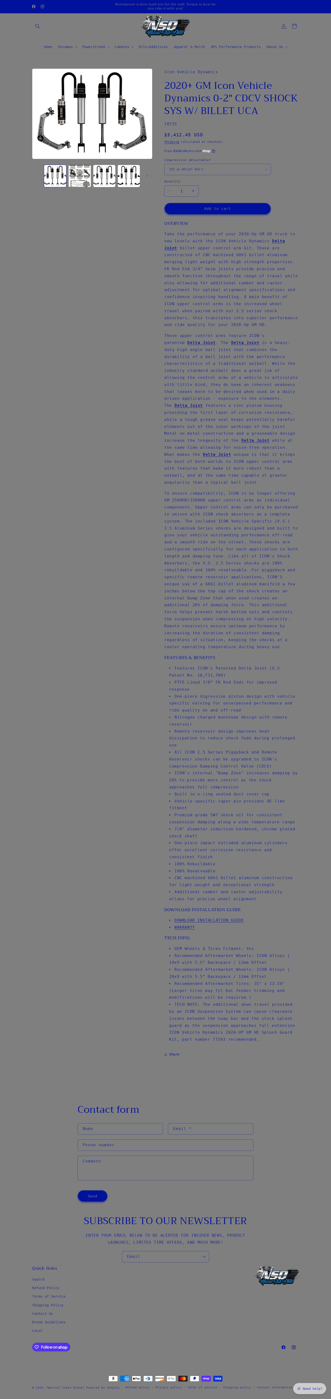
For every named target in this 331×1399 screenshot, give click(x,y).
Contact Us (42, 1314)
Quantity (172, 181)
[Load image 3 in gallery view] (104, 176)
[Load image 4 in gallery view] (129, 176)
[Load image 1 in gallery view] (55, 176)
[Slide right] (147, 176)
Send (92, 1196)
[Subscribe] (203, 1256)
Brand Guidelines (49, 1322)
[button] (37, 26)
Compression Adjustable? (187, 160)
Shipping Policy (47, 1305)
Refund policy (138, 1387)
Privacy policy (169, 1387)
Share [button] (174, 1054)
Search (38, 1279)
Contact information (274, 1387)
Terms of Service (49, 1296)
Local (37, 1331)
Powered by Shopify (103, 1387)
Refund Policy (45, 1288)
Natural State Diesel (66, 1387)
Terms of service (202, 1387)
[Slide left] (37, 176)
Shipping (171, 142)
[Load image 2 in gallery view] (80, 176)
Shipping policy (237, 1387)
